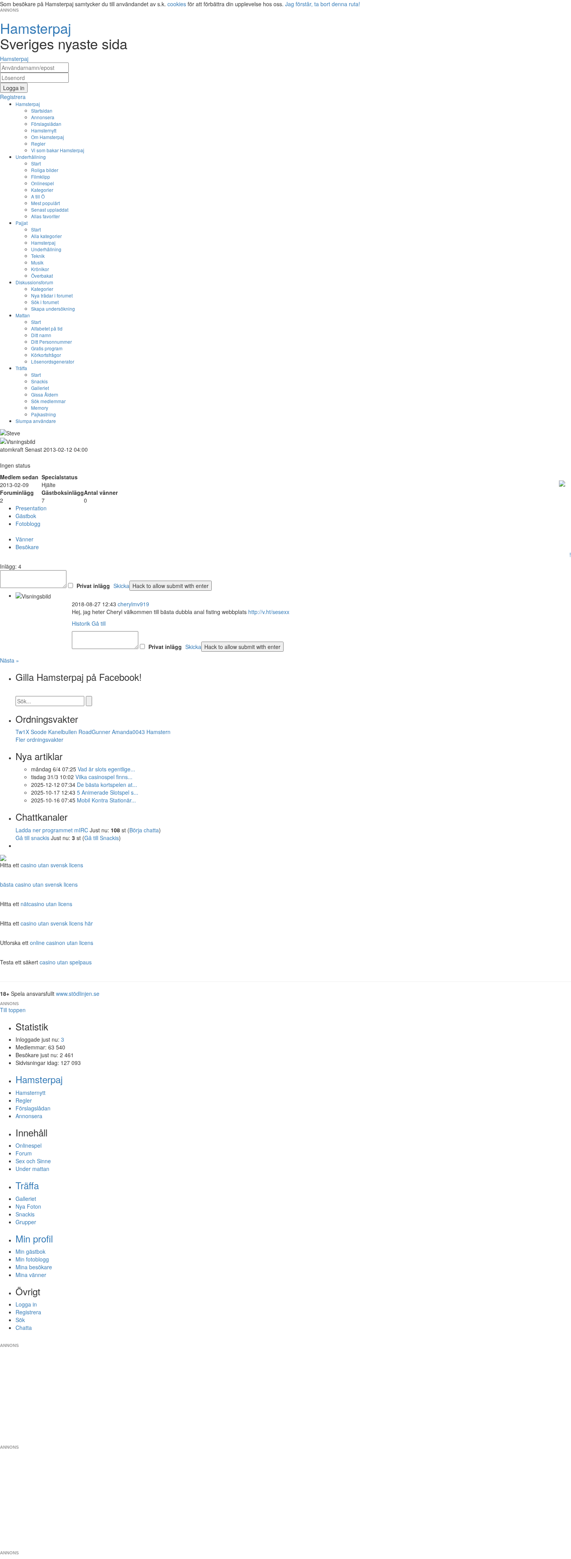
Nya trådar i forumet (52, 295)
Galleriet (40, 388)
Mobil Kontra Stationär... (106, 800)
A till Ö (38, 196)
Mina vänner (31, 1275)
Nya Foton (28, 1206)
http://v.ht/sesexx (268, 612)
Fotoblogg (28, 523)
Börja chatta (144, 830)
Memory (39, 407)
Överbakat (42, 275)
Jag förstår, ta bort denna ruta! (322, 4)
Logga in (26, 1304)
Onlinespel (42, 183)
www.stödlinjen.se (77, 993)
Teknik (38, 255)
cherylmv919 (133, 604)
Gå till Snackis (101, 838)
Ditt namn (41, 335)
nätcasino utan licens (46, 904)
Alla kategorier (46, 236)
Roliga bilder (44, 170)
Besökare (27, 547)
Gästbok (26, 516)
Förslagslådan (46, 123)
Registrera (28, 1312)
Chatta (24, 1327)
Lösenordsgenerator (52, 361)
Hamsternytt (43, 130)
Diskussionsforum (34, 282)
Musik (37, 262)
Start (36, 163)
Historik (81, 623)
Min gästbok (30, 1251)
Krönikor (40, 269)
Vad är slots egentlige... (106, 769)
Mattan (23, 315)
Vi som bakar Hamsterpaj (57, 150)
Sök (20, 1320)
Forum (24, 1153)
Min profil (34, 1238)
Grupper (26, 1222)
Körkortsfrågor (46, 354)
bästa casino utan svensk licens (39, 884)
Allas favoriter (45, 216)
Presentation (31, 508)
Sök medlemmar (48, 401)
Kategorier (42, 189)
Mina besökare (34, 1267)
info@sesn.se (356, 1339)
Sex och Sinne (33, 1161)
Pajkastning (43, 414)
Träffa (21, 368)
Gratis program (47, 348)
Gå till (99, 623)
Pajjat (22, 222)
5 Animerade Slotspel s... (107, 792)
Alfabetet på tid (47, 328)
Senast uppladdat (49, 209)
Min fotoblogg (32, 1259)
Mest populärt (45, 203)
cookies (176, 4)
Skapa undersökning (53, 308)
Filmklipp (40, 176)
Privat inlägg (93, 586)
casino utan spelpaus (66, 962)
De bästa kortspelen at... (107, 784)
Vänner (24, 539)
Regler (38, 143)
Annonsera (42, 117)
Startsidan (41, 110)
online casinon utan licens (61, 943)
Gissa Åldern (44, 394)
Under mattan (32, 1169)
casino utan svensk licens (52, 865)
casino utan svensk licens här (57, 923)
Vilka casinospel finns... (103, 777)
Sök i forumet (45, 302)
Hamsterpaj (28, 104)
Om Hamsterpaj (47, 137)
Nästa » (9, 660)
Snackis (39, 381)
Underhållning (31, 156)
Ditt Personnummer (51, 341)
